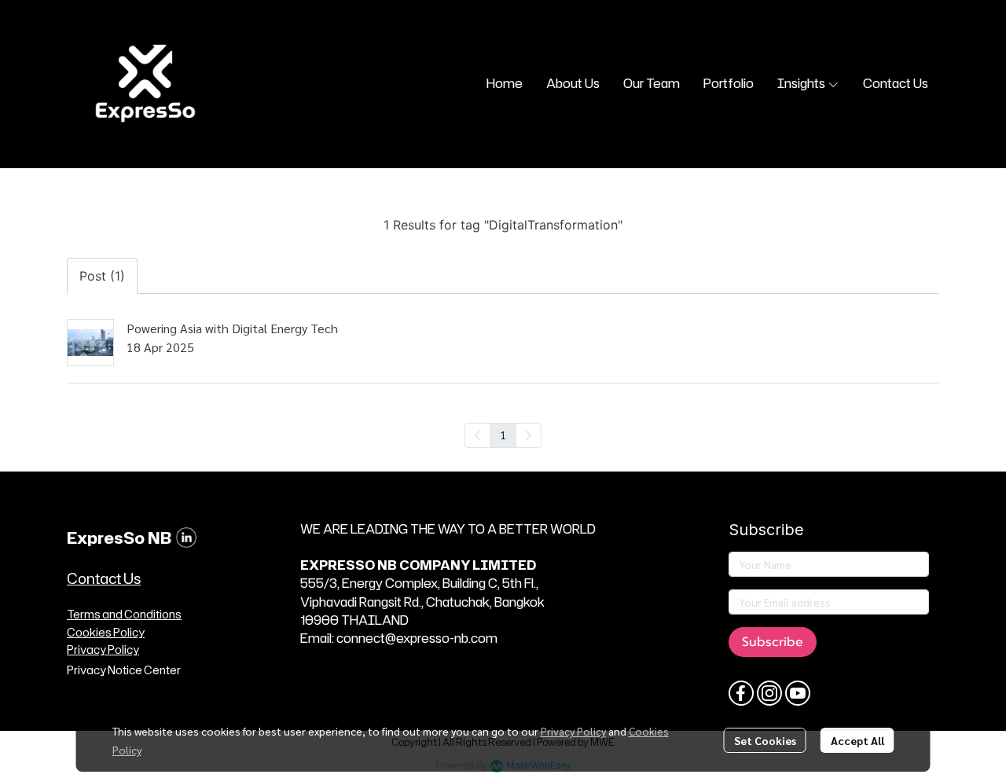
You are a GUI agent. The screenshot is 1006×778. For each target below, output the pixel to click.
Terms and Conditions (124, 614)
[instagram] (769, 693)
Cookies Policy (106, 632)
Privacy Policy (573, 731)
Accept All (857, 740)
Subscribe (772, 642)
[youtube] (797, 693)
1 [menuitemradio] (503, 435)
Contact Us (104, 578)
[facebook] (741, 693)
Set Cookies (765, 740)
